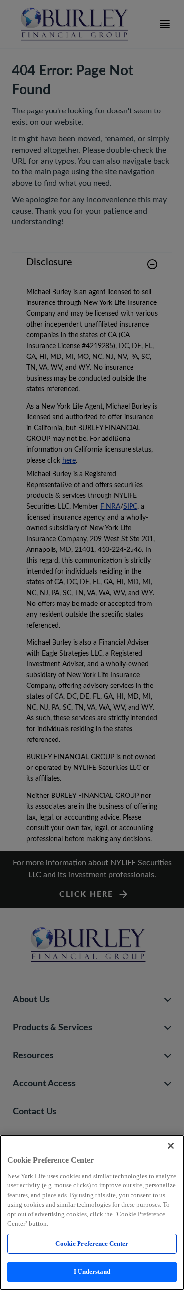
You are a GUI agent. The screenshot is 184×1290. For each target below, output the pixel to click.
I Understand (92, 1271)
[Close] (171, 1145)
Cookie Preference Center (91, 1243)
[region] (92, 1212)
